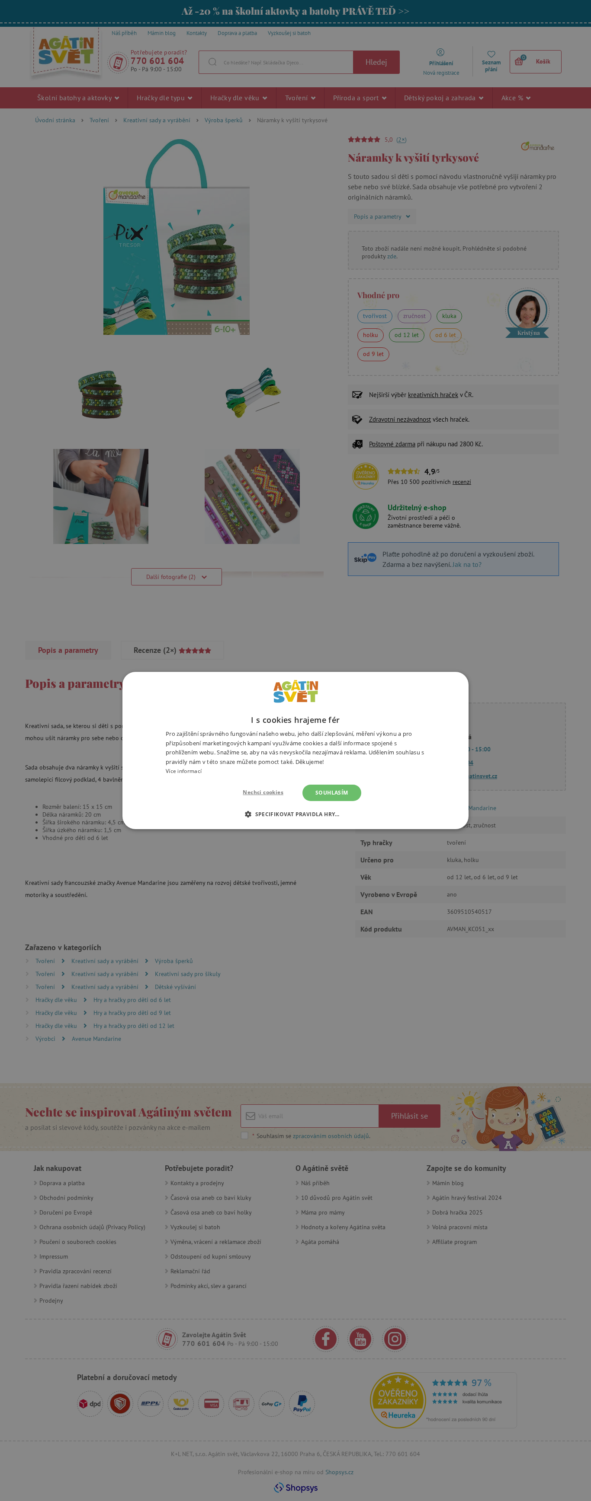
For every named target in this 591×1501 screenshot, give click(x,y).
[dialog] (295, 750)
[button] (295, 814)
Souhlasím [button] (331, 792)
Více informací (184, 771)
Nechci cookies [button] (263, 792)
